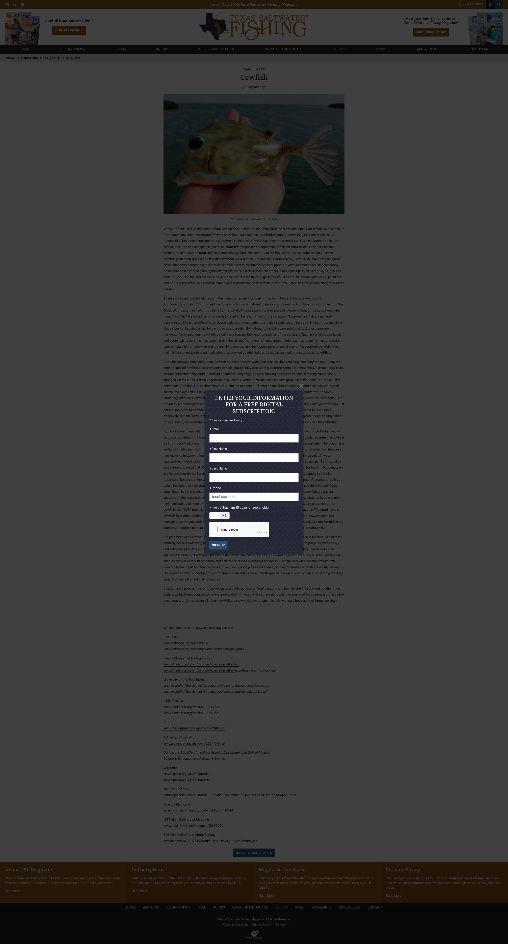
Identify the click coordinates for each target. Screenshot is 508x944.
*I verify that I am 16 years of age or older (239, 507)
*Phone (215, 488)
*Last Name (218, 468)
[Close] (301, 385)
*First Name (218, 449)
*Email (214, 429)
